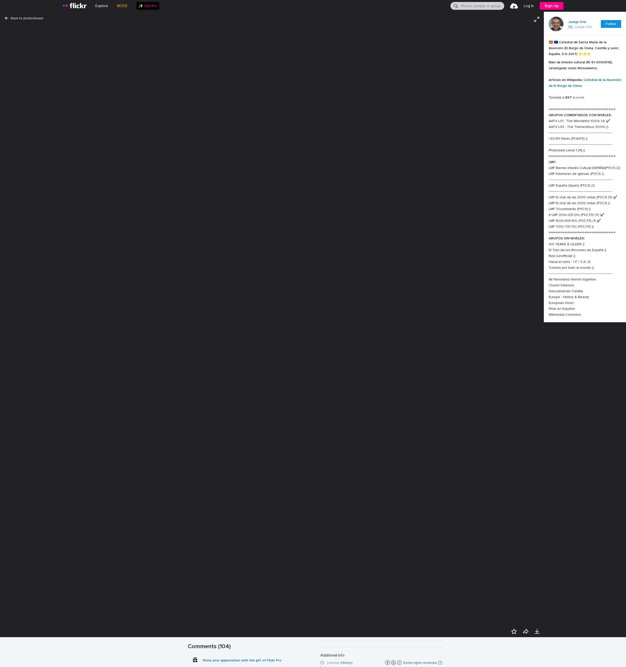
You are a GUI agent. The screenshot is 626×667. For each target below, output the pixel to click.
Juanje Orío (577, 22)
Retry (256, 642)
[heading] (75, 6)
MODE (122, 5)
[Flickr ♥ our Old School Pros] (570, 27)
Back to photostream (27, 18)
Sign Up (552, 5)
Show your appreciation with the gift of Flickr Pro (241, 660)
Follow (611, 24)
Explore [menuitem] (101, 5)
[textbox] (482, 6)
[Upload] (514, 6)
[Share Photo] (525, 631)
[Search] (455, 6)
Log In (529, 5)
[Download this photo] (537, 631)
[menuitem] (147, 6)
